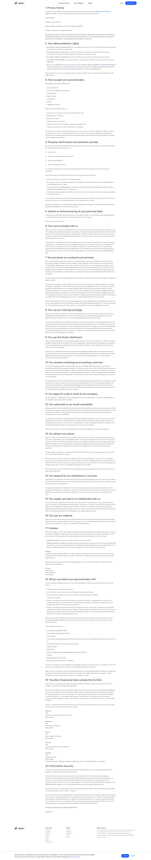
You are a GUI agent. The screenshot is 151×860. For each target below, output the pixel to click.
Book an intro (131, 3)
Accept (125, 856)
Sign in (122, 3)
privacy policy (76, 857)
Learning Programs (63, 3)
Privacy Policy (49, 574)
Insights (90, 3)
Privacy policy (49, 717)
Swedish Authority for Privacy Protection (77, 66)
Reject (133, 856)
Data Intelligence (79, 3)
